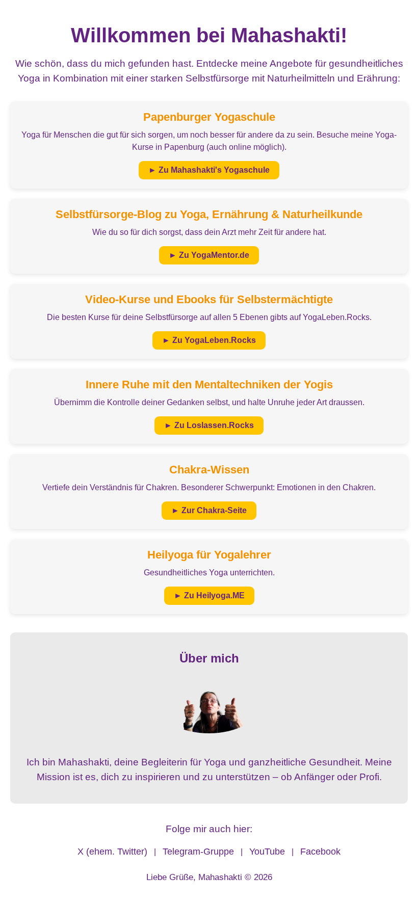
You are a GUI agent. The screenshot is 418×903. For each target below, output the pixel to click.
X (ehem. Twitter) (112, 851)
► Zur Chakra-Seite (209, 510)
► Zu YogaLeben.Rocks (209, 340)
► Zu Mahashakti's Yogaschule (209, 170)
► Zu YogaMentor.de (209, 255)
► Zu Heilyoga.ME (209, 595)
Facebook (320, 851)
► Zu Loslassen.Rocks (209, 425)
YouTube (267, 851)
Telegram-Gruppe (198, 851)
